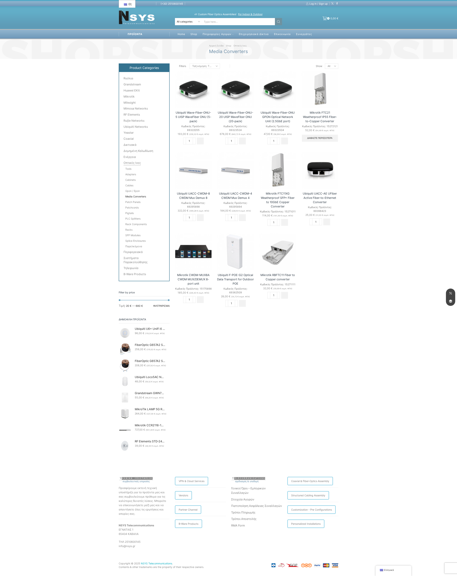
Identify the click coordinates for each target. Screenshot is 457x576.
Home (181, 34)
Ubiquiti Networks (136, 126)
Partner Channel (188, 509)
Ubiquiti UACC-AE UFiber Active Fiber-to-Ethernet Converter (320, 198)
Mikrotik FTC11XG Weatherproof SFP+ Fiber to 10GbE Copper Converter (278, 200)
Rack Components (136, 224)
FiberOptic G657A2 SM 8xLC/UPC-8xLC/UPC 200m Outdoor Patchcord (150, 345)
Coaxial (129, 138)
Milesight (130, 102)
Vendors (183, 495)
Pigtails (129, 213)
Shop (193, 34)
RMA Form (238, 525)
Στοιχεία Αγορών (242, 499)
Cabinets (130, 179)
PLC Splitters (132, 218)
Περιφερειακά (133, 252)
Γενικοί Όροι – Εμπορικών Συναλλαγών (248, 491)
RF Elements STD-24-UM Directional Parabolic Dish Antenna (150, 441)
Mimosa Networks (136, 108)
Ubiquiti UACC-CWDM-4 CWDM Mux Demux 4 (235, 196)
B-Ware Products (135, 274)
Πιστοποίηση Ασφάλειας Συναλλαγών (256, 506)
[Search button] (278, 21)
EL (130, 4)
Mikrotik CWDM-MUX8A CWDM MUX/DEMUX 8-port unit (193, 279)
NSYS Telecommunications (156, 563)
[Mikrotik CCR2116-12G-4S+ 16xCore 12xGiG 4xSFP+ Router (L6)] (125, 429)
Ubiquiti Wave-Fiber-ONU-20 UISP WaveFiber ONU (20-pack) (235, 117)
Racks (128, 229)
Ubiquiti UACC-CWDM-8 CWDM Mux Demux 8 (193, 196)
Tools (128, 168)
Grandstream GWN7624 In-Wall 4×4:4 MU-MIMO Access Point (150, 393)
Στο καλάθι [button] (205, 100)
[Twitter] (332, 3)
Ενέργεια (130, 157)
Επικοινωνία (282, 34)
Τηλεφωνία (131, 268)
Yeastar (129, 132)
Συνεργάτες (304, 34)
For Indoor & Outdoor (206, 14)
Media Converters (135, 196)
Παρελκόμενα (133, 246)
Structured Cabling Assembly (308, 495)
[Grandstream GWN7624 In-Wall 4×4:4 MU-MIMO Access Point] (125, 397)
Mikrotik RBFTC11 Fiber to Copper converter (277, 277)
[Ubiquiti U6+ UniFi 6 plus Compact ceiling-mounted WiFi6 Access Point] (125, 333)
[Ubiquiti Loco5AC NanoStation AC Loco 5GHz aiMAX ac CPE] (125, 381)
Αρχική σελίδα (216, 45)
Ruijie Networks (134, 120)
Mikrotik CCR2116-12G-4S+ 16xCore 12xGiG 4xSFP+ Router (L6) (150, 425)
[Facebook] (337, 3)
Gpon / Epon (132, 190)
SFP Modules (132, 235)
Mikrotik (129, 96)
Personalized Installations (306, 523)
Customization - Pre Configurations (311, 509)
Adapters (130, 174)
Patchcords (132, 207)
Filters (182, 66)
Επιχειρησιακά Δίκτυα (254, 34)
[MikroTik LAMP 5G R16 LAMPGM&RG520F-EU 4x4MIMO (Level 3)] (125, 413)
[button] (200, 141)
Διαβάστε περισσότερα (319, 138)
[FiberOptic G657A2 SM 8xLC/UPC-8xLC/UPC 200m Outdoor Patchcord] (125, 349)
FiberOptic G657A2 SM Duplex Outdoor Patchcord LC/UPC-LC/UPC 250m (150, 361)
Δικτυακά (130, 145)
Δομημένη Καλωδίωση (138, 151)
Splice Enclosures (135, 240)
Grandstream (132, 84)
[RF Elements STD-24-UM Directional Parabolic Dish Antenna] (125, 446)
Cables (129, 185)
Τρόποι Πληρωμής (243, 512)
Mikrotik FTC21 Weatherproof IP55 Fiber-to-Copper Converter (320, 117)
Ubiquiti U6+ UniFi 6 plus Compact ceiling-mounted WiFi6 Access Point (150, 329)
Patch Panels (132, 201)
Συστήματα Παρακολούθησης (136, 260)
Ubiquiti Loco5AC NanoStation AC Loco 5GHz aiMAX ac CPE (150, 377)
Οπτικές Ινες (240, 45)
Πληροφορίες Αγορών (217, 34)
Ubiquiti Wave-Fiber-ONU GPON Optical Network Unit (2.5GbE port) (278, 117)
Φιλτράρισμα (161, 305)
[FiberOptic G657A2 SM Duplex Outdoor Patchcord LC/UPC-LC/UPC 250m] (125, 365)
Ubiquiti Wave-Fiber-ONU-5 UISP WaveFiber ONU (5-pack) (193, 117)
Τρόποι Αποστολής (244, 519)
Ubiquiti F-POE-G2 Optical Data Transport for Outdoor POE (235, 279)
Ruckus (128, 78)
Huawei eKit (132, 90)
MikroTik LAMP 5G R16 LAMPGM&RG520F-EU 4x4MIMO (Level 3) (150, 409)
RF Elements (132, 114)
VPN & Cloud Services (191, 481)
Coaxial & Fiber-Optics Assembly (310, 481)
